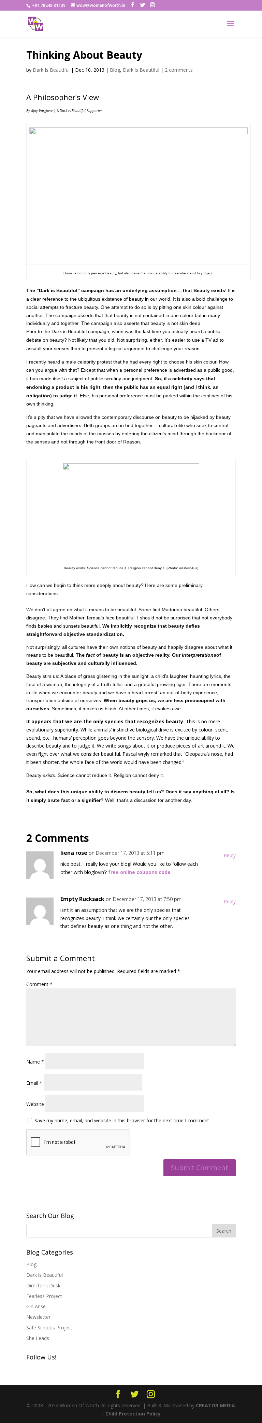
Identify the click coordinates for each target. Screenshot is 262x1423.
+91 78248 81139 (49, 5)
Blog (115, 70)
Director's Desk (43, 1285)
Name (35, 1061)
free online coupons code (139, 872)
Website (35, 1104)
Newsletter (38, 1317)
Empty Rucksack (82, 899)
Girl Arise (36, 1306)
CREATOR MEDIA (215, 1405)
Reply (230, 855)
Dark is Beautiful (141, 70)
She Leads (37, 1338)
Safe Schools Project (49, 1327)
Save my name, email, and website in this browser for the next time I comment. (122, 1120)
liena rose (73, 853)
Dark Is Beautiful (51, 70)
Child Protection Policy (133, 1413)
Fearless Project (44, 1296)
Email (34, 1083)
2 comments (179, 70)
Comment (39, 984)
